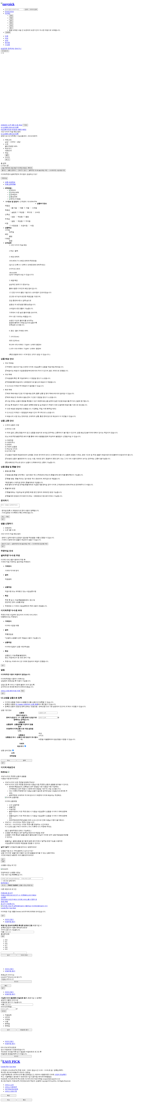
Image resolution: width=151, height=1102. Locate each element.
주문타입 (4, 178)
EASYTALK (9, 11)
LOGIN (8, 32)
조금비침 (24, 225)
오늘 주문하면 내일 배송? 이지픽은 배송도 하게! (17, 168)
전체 (11, 15)
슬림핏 (14, 212)
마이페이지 (5, 51)
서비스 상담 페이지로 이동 (10, 691)
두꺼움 (27, 221)
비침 (32, 225)
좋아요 (4, 170)
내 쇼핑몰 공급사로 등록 (9, 127)
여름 (21, 208)
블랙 (7, 155)
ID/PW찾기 (5, 883)
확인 (7, 516)
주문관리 (11, 48)
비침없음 (15, 225)
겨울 (27, 208)
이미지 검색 (33, 9)
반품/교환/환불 (10, 184)
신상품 (7, 45)
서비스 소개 (9, 1085)
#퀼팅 (20, 129)
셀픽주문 (38, 170)
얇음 (13, 221)
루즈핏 (29, 212)
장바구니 (18, 48)
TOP (3, 861)
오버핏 (37, 212)
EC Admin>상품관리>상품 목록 (27, 704)
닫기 (8, 955)
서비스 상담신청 (11, 1091)
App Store (12, 908)
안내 (11, 25)
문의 (11, 23)
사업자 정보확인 (61, 1074)
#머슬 (9, 129)
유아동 (7, 42)
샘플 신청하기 (12, 170)
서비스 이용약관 (11, 1087)
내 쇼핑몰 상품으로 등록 (9, 134)
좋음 (27, 217)
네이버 (4, 1011)
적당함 (21, 212)
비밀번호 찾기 (10, 921)
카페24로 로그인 (19, 898)
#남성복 (4, 129)
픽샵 (20, 125)
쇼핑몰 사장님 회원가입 (20, 885)
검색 (26, 9)
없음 (13, 217)
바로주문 (4, 48)
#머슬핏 (14, 129)
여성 (6, 38)
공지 (11, 20)
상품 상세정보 (10, 182)
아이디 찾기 (9, 919)
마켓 (6, 36)
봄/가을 (14, 208)
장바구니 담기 (22, 170)
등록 (24, 760)
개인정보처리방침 (11, 1089)
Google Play (5, 908)
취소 (3, 516)
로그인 (4, 885)
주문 (11, 18)
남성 (6, 40)
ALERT (7, 13)
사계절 (34, 208)
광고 (11, 28)
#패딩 (24, 129)
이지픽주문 (57, 170)
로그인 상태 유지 (9, 881)
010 (3, 936)
